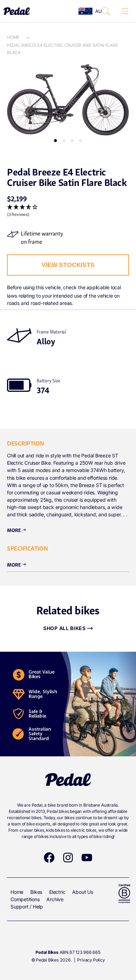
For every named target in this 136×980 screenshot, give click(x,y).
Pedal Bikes (47, 960)
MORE (17, 564)
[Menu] (125, 11)
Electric (57, 892)
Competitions (24, 899)
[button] (106, 11)
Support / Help (26, 907)
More (17, 529)
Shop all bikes (64, 628)
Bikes (36, 892)
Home (13, 37)
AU (96, 11)
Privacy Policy (91, 960)
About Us (82, 892)
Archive (54, 899)
